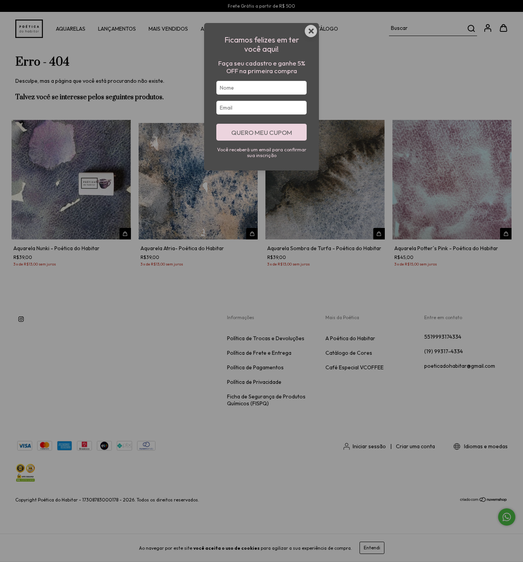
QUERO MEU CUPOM (261, 132)
